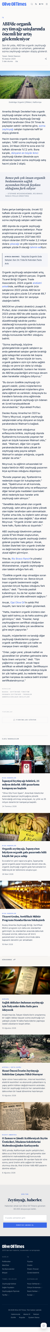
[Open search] (32, 4)
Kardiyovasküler (8, 1269)
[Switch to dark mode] (36, 4)
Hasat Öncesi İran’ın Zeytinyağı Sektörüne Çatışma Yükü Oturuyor (22, 1072)
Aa (16, 61)
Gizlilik (13, 1317)
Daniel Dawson (14, 56)
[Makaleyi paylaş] (46, 59)
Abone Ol (26, 1314)
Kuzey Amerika (9, 1135)
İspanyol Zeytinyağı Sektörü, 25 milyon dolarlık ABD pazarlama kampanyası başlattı (20, 784)
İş (3, 17)
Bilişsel (4, 1273)
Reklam (36, 1314)
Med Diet (5, 1265)
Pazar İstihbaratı (33, 1284)
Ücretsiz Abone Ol (25, 1225)
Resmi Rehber (32, 1291)
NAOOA (5, 692)
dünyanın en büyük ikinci (24, 153)
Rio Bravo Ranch (21, 558)
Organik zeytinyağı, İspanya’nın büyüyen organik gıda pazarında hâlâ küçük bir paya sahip (24, 852)
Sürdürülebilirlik (33, 1273)
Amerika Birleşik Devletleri (16, 697)
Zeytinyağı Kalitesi (9, 1284)
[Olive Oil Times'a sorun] (44, 1326)
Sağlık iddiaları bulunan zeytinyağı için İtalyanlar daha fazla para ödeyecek (23, 1006)
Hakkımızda (15, 1314)
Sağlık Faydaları (8, 1287)
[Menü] (47, 4)
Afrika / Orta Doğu (11, 1067)
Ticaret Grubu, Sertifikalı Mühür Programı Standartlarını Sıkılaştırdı (23, 918)
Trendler (27, 694)
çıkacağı (14, 243)
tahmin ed (35, 247)
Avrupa (5, 999)
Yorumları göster (26, 720)
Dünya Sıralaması (34, 1287)
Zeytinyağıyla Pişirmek (10, 1291)
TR (42, 4)
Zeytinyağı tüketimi (20, 692)
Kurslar (30, 1295)
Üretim (29, 1265)
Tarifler (5, 1295)
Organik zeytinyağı (11, 694)
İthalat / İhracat (33, 1269)
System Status (33, 1317)
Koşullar (22, 1317)
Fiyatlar (30, 1261)
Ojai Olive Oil (17, 602)
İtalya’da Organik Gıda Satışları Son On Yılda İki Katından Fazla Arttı (23, 260)
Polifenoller (6, 1261)
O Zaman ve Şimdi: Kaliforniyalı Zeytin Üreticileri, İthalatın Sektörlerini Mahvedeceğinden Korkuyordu (24, 1141)
